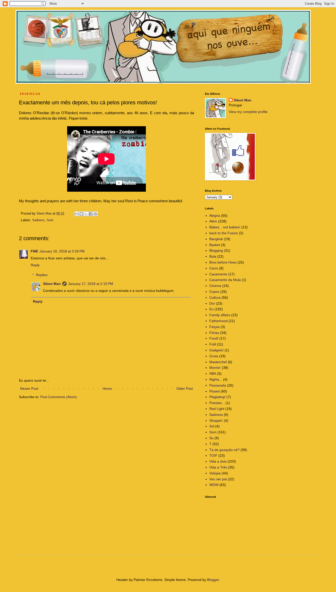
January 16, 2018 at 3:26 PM (62, 251)
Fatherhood (218, 321)
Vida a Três (218, 467)
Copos (214, 292)
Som (50, 220)
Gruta (213, 356)
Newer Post (29, 388)
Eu (211, 309)
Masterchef (218, 362)
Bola (212, 256)
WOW (213, 485)
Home (107, 388)
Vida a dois (218, 461)
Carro (213, 268)
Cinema (215, 286)
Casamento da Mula (225, 280)
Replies (41, 275)
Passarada (217, 385)
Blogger (213, 580)
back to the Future (223, 233)
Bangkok (216, 239)
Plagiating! (217, 397)
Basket (214, 245)
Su (211, 438)
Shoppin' (216, 420)
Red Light (216, 409)
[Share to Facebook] (90, 213)
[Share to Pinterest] (95, 213)
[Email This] (76, 213)
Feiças (214, 327)
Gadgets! (216, 350)
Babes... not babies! (224, 227)
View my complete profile (248, 112)
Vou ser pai (218, 479)
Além (213, 221)
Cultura (215, 297)
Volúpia (215, 473)
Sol (211, 426)
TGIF (213, 455)
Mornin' (215, 368)
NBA (212, 373)
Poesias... (217, 403)
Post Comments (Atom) (58, 397)
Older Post (184, 388)
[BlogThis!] (81, 213)
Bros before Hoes (223, 262)
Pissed (214, 391)
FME (34, 251)
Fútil (212, 344)
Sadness (38, 220)
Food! (213, 338)
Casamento (218, 274)
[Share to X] (86, 213)
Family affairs (219, 315)
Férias (214, 333)
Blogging (216, 250)
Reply (35, 265)
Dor (212, 303)
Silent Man (52, 284)
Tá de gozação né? (224, 450)
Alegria (214, 216)
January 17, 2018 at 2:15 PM (90, 284)
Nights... (215, 379)
